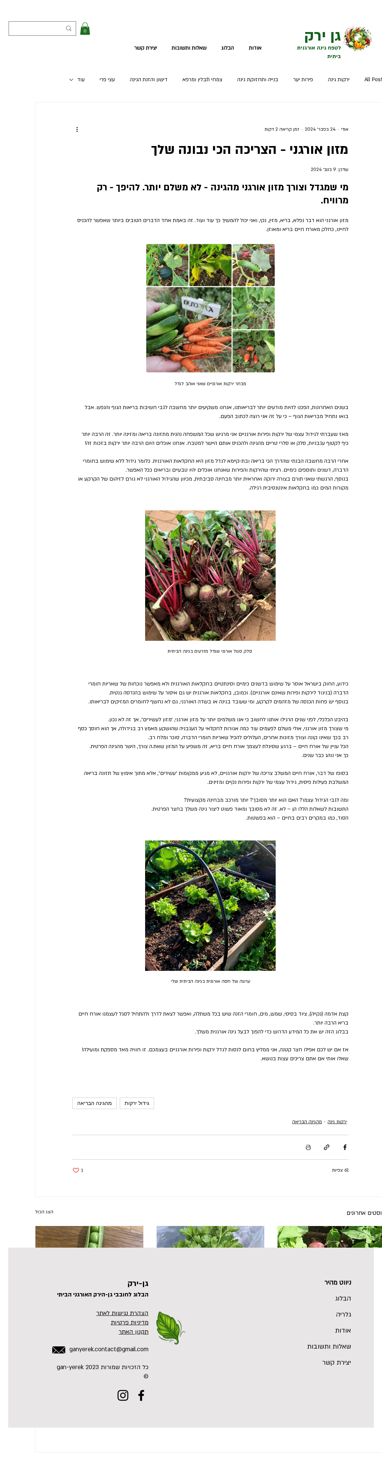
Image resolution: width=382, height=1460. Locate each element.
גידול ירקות (137, 1103)
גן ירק (322, 36)
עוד (81, 79)
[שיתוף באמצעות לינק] (326, 1147)
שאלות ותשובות (333, 1346)
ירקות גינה (339, 79)
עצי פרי (107, 79)
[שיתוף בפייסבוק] (344, 1147)
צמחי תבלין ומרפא (202, 79)
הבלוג (343, 1298)
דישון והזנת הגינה (148, 79)
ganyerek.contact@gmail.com (108, 1349)
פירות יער (303, 79)
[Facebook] (141, 1395)
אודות (343, 1330)
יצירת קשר (336, 1362)
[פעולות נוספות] (76, 129)
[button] (85, 28)
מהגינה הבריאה (94, 1103)
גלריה (343, 1314)
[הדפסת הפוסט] (308, 1147)
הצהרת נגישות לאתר (122, 1313)
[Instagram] (123, 1395)
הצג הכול (44, 1212)
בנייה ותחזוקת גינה (257, 79)
